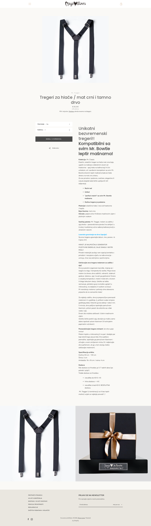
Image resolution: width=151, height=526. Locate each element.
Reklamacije (33, 507)
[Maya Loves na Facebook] (28, 519)
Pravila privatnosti (35, 504)
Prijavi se (116, 504)
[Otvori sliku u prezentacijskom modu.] (75, 49)
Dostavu (71, 111)
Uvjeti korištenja (35, 498)
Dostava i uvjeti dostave (37, 501)
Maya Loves (81, 518)
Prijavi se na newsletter (91, 495)
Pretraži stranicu (35, 495)
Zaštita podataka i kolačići (39, 510)
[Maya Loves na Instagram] (32, 519)
